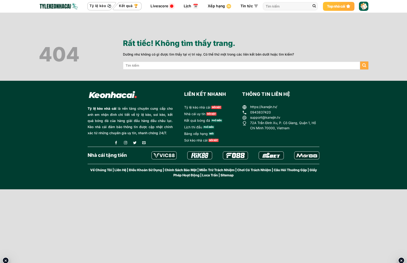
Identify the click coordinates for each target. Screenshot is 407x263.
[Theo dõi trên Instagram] (125, 143)
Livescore (159, 6)
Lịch (187, 6)
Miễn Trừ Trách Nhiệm (217, 170)
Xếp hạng (216, 6)
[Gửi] (314, 6)
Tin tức (246, 6)
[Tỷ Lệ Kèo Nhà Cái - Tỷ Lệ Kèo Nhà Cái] (58, 6)
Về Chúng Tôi (101, 170)
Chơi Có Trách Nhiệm (254, 170)
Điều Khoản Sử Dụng (145, 170)
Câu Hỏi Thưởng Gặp (290, 170)
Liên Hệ (120, 170)
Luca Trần (210, 175)
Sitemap (227, 175)
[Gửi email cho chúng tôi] (144, 143)
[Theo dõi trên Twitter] (134, 143)
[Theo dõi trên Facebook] (116, 143)
